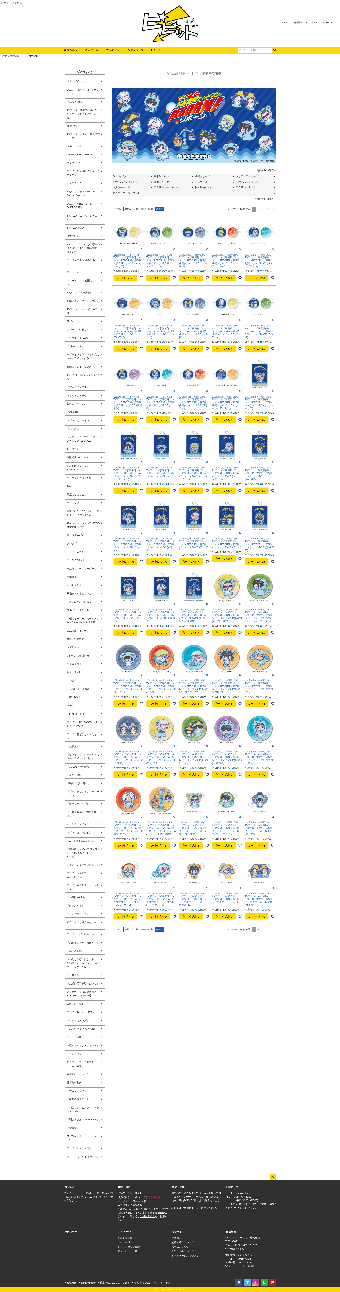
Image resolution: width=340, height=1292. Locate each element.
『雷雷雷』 (73, 1127)
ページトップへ (273, 1177)
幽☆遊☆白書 (74, 663)
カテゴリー (70, 1231)
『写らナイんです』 (78, 387)
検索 (274, 50)
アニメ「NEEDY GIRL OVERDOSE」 (79, 205)
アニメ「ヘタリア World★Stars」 (77, 875)
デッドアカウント (77, 551)
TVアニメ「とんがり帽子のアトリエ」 (83, 136)
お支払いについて (181, 1246)
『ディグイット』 (77, 81)
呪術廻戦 (72, 125)
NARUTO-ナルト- (76, 697)
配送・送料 (124, 1186)
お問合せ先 (232, 1186)
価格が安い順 (131, 209)
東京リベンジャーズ (78, 1074)
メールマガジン (331, 22)
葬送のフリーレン (77, 403)
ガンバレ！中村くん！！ (80, 329)
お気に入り (115, 50)
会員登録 (299, 22)
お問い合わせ (88, 1282)
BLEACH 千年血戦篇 (78, 688)
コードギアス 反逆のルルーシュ (83, 262)
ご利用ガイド (313, 22)
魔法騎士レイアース (78, 630)
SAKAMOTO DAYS (77, 338)
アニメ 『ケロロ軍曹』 (79, 1148)
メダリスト (73, 647)
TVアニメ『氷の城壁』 (79, 292)
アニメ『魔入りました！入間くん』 (83, 887)
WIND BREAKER (76, 1003)
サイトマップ (162, 1282)
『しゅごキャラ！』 (78, 914)
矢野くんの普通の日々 (79, 655)
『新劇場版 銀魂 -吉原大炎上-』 (81, 814)
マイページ (137, 50)
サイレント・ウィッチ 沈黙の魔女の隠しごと (83, 525)
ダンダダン (73, 543)
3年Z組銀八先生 (76, 713)
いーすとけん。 (75, 1053)
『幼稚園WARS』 (76, 897)
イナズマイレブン (77, 1090)
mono (70, 705)
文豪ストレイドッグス (79, 366)
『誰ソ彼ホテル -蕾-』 (79, 803)
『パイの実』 (74, 428)
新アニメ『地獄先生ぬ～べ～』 (82, 924)
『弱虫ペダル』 (75, 346)
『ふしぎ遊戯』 (75, 101)
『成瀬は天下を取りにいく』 (83, 983)
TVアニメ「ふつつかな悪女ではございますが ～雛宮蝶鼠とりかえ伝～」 (83, 248)
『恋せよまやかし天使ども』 (83, 942)
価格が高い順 (147, 209)
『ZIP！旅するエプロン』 (81, 840)
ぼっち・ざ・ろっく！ (79, 395)
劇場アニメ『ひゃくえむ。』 (83, 301)
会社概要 (231, 1231)
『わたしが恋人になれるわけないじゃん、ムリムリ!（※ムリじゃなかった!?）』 (83, 963)
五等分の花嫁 (74, 1082)
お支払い (69, 1186)
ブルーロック (74, 146)
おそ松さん (73, 449)
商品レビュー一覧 (127, 1251)
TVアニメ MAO (75, 227)
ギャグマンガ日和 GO (79, 477)
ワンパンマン (74, 272)
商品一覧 (93, 50)
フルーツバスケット (78, 610)
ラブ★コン (73, 321)
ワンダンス (73, 680)
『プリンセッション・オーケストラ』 (83, 793)
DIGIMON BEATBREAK (80, 154)
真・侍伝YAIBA (75, 535)
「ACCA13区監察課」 (79, 766)
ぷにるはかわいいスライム (82, 601)
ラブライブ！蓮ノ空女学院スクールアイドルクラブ (83, 356)
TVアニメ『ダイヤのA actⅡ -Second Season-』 (83, 193)
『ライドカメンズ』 (78, 1020)
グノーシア (73, 502)
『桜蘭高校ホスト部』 (79, 1099)
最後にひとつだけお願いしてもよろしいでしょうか (83, 513)
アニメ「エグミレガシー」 (82, 934)
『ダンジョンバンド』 (79, 832)
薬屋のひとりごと (77, 494)
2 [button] (258, 209)
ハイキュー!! (74, 162)
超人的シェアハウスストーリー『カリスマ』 (83, 1064)
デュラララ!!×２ (75, 560)
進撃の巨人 (73, 236)
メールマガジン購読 (129, 1246)
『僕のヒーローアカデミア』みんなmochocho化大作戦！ (83, 620)
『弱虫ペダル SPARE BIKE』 (83, 1119)
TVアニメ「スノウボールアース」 (83, 311)
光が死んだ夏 (74, 585)
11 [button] (268, 209)
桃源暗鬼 (72, 576)
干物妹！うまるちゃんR (80, 593)
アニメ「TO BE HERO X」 (82, 1012)
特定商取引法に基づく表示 (115, 1282)
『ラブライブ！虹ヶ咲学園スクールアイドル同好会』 (83, 756)
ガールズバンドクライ (79, 824)
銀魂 (69, 486)
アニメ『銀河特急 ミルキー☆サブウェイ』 (83, 173)
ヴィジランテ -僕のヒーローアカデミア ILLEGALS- (82, 439)
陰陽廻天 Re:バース (78, 457)
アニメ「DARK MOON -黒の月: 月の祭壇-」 (82, 724)
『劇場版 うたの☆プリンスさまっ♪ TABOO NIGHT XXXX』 (83, 853)
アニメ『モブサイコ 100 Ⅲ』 (83, 1156)
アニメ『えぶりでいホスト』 (83, 864)
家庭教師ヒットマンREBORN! (78, 467)
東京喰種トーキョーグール (82, 568)
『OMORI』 (73, 412)
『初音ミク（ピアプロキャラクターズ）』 (83, 1109)
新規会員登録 (125, 1238)
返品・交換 (178, 1186)
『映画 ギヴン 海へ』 (78, 783)
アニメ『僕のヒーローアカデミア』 (83, 91)
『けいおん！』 (75, 905)
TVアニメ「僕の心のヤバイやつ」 (83, 377)
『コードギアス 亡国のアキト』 (82, 282)
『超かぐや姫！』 (77, 775)
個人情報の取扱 (142, 1282)
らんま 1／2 (73, 672)
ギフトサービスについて (185, 1255)
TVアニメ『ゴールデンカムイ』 (82, 217)
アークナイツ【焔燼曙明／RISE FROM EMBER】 (82, 993)
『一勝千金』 (74, 975)
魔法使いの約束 (75, 638)
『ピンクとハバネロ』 (79, 420)
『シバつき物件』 (77, 1037)
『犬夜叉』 (73, 746)
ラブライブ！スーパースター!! (82, 1138)
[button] (273, 209)
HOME (4, 56)
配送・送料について (182, 1242)
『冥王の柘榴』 (75, 951)
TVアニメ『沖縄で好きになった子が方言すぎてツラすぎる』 (83, 114)
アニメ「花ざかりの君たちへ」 (82, 736)
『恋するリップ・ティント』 (83, 1045)
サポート (177, 1231)
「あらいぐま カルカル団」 (82, 1028)
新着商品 (72, 50)
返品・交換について (182, 1251)
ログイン (287, 22)
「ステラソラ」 (75, 183)
